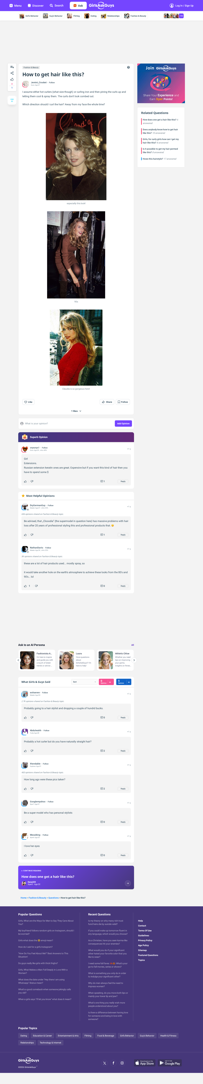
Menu (18, 5)
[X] (105, 1063)
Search (59, 5)
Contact (142, 925)
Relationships (113, 16)
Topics (141, 960)
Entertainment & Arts (68, 1035)
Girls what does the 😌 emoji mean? (35, 940)
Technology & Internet (50, 1042)
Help (140, 920)
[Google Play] (171, 1063)
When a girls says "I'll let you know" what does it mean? (44, 999)
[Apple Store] (146, 1063)
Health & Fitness (168, 1035)
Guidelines (143, 935)
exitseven (35, 692)
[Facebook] (113, 1063)
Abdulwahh (35, 730)
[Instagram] (122, 1063)
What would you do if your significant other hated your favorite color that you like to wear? (107, 953)
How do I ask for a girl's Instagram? (35, 947)
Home (24, 897)
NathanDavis (36, 547)
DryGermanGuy (37, 505)
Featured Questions (148, 955)
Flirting (76, 16)
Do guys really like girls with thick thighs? (38, 963)
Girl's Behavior (32, 16)
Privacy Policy (145, 940)
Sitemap (142, 950)
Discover (37, 5)
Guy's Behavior (55, 16)
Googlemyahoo (37, 801)
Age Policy (143, 945)
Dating (93, 16)
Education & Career (42, 1035)
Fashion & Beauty (138, 16)
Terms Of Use (145, 930)
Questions (53, 897)
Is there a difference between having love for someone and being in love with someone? (108, 1015)
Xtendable (35, 763)
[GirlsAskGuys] (28, 1063)
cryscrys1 (34, 447)
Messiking (35, 835)
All (132, 645)
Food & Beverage (105, 1035)
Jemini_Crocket (39, 82)
